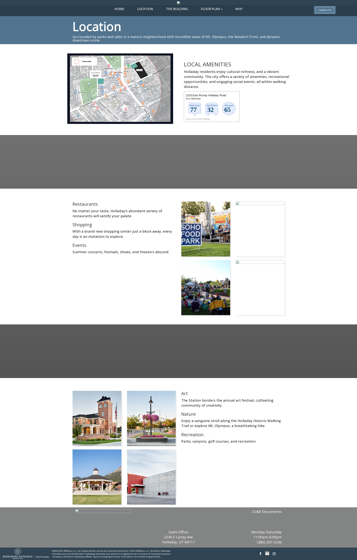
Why (238, 9)
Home (119, 9)
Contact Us (325, 10)
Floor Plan (211, 9)
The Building (177, 9)
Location (145, 9)
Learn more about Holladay (198, 119)
